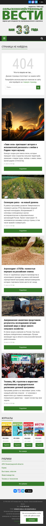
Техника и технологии (10, 479)
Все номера (23, 451)
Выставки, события (9, 471)
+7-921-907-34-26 (24, 506)
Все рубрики (23, 484)
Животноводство (8, 475)
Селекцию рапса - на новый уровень (21, 202)
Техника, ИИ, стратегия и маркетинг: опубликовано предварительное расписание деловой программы (21, 384)
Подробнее (23, 169)
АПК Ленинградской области (12, 464)
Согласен (32, 520)
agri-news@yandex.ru (30, 509)
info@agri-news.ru (19, 509)
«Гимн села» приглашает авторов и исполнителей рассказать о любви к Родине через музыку (21, 147)
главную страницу (29, 82)
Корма (4, 468)
